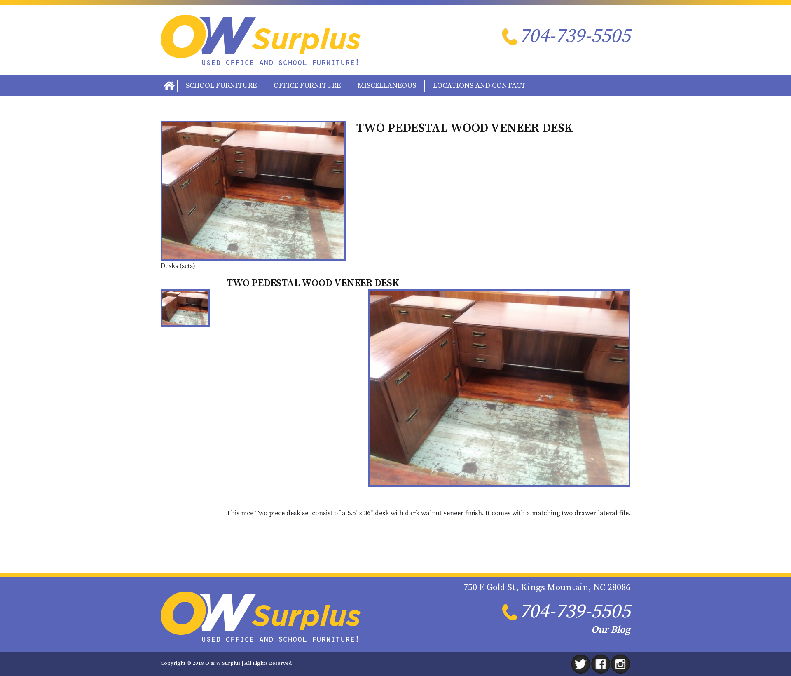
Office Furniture (307, 85)
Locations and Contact (479, 85)
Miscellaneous (387, 85)
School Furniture (221, 85)
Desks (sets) (178, 266)
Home (169, 86)
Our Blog (610, 630)
